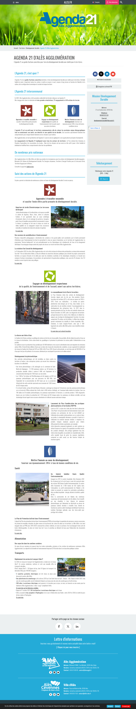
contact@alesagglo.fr (85, 670)
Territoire (22, 48)
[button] (95, 74)
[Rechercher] (121, 2)
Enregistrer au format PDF (105, 86)
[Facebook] (59, 626)
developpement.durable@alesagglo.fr (104, 120)
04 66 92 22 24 (104, 115)
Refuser (117, 706)
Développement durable (32, 48)
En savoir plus (126, 706)
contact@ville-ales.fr (85, 693)
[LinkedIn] (77, 626)
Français (97, 2)
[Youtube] (58, 672)
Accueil (16, 48)
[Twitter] (68, 626)
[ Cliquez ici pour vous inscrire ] (68, 647)
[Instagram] (54, 694)
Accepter (110, 706)
